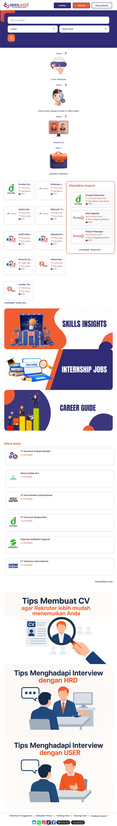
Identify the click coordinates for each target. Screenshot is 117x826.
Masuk (81, 5)
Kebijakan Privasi (44, 815)
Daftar (62, 5)
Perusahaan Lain (104, 581)
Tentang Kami (63, 815)
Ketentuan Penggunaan (20, 815)
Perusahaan (101, 5)
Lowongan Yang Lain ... (16, 302)
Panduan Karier (98, 816)
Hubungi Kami (80, 815)
